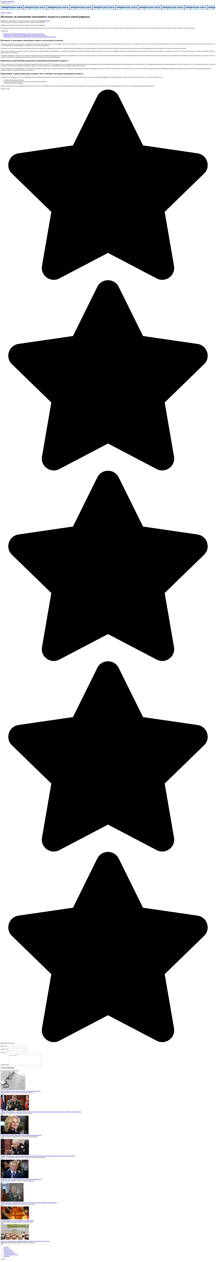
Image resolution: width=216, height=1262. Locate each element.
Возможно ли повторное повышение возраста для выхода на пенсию (24, 33)
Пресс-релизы (8, 1250)
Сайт (2, 1052)
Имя (2, 1046)
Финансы (7, 1256)
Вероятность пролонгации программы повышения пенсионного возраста (25, 35)
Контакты (7, 1248)
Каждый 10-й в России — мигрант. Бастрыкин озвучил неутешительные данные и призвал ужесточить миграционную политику (38, 1156)
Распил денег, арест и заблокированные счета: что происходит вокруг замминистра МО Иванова (29, 1202)
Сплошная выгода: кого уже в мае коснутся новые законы (17, 1220)
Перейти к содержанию (7, 1)
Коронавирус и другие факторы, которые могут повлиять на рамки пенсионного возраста (30, 37)
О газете (6, 1247)
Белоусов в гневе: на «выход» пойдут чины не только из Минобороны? (21, 1179)
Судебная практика (9, 1253)
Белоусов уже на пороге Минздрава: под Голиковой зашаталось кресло (21, 1135)
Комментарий (5, 1064)
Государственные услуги (11, 1254)
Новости (47, 21)
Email (3, 1049)
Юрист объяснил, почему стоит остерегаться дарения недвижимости (20, 1091)
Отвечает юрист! (9, 1251)
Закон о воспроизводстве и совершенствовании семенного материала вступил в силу (25, 1241)
